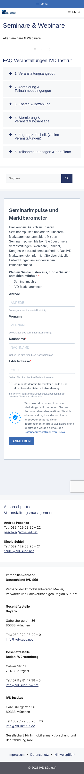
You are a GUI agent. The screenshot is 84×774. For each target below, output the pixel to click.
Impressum (17, 755)
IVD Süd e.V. (47, 767)
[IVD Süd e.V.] (9, 12)
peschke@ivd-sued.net (21, 532)
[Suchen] (66, 178)
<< (34, 49)
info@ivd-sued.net (19, 639)
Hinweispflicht (65, 755)
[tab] (42, 73)
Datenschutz (39, 755)
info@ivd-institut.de (20, 726)
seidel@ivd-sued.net (19, 551)
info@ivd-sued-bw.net (22, 685)
